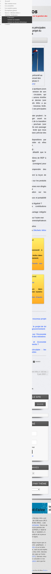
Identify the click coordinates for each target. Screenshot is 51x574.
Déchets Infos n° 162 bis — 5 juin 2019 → (38, 373)
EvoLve (45, 570)
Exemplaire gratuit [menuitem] (11, 10)
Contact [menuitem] (7, 24)
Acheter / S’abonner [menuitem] (11, 15)
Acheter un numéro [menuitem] (13, 20)
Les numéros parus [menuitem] (11, 8)
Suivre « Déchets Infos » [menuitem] (12, 13)
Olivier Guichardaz (32, 525)
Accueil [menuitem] (7, 1)
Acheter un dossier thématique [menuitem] (17, 22)
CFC (33, 556)
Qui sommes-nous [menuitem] (10, 3)
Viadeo (37, 361)
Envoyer (40, 404)
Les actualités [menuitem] (9, 6)
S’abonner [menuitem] (10, 17)
